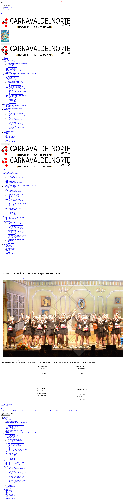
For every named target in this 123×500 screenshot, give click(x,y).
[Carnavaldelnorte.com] (36, 55)
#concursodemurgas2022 (6, 404)
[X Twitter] (1, 12)
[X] (1, 409)
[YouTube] (1, 14)
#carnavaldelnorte (5, 403)
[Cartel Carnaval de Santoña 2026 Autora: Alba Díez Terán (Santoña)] (5, 41)
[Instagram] (1, 15)
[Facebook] (1, 11)
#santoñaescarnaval (5, 405)
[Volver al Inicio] (2, 2)
